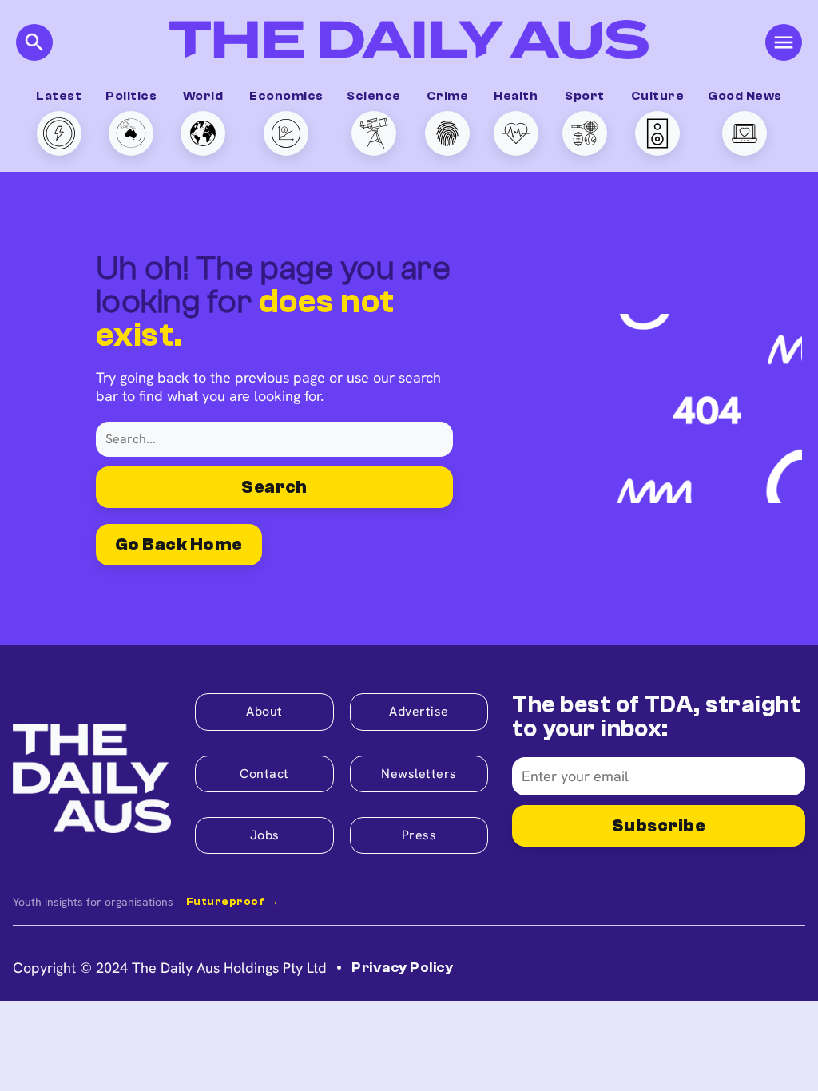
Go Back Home (179, 544)
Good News (744, 96)
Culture (657, 96)
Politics (131, 96)
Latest (58, 96)
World (203, 96)
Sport (584, 96)
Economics (286, 96)
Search (274, 487)
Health (516, 96)
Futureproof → (232, 901)
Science (373, 96)
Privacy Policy (402, 967)
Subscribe (658, 825)
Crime (447, 96)
